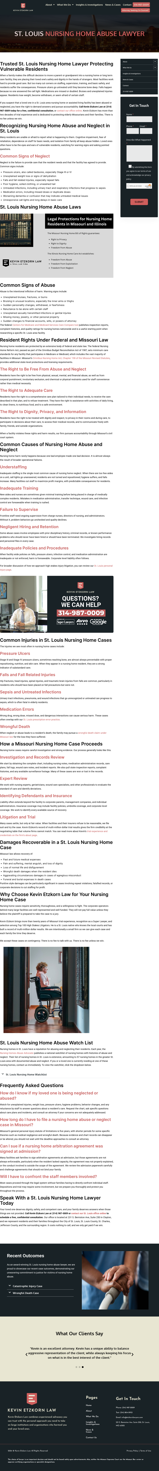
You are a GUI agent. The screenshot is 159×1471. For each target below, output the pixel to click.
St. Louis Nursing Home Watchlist (26, 1074)
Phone (130, 126)
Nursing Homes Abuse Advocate (17, 1053)
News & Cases (113, 4)
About (49, 4)
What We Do (64, 4)
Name (130, 114)
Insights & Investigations (89, 4)
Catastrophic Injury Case (27, 1286)
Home (89, 1405)
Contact (127, 4)
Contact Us (91, 1438)
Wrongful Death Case (26, 1293)
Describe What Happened (138, 141)
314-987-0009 (141, 4)
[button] (55, 1074)
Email (143, 126)
